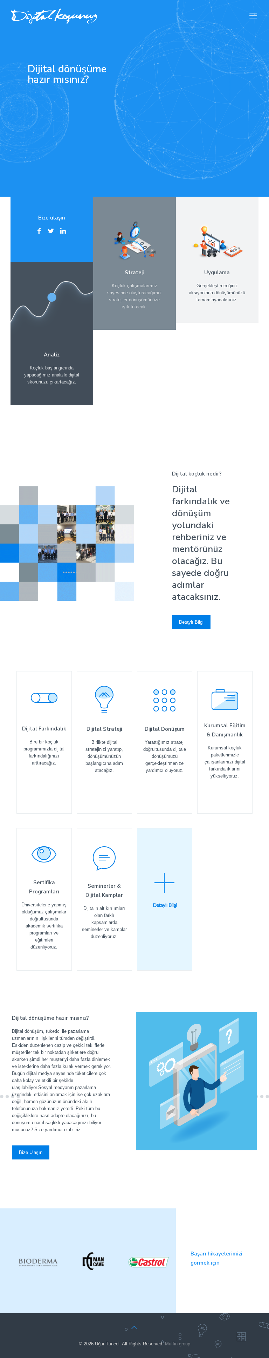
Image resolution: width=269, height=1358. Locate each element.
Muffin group (177, 1343)
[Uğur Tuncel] (54, 16)
